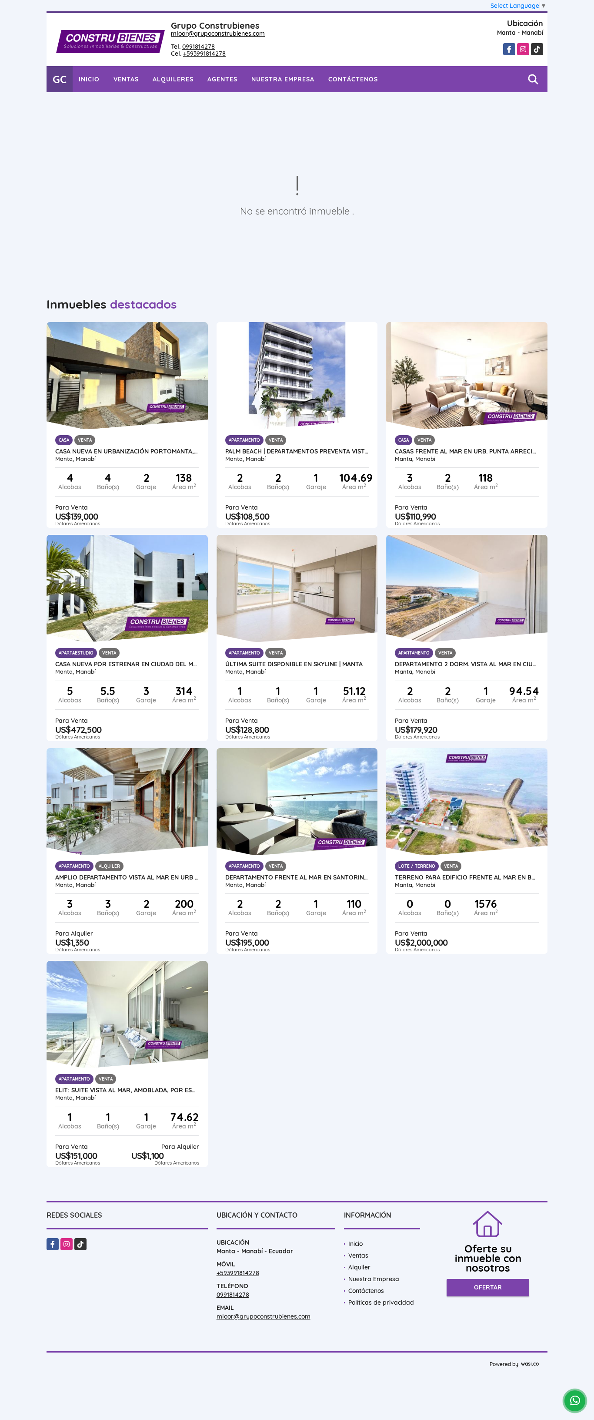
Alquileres (173, 79)
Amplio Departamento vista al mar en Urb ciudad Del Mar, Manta (127, 877)
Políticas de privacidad (381, 1302)
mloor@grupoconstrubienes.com (218, 33)
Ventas (126, 79)
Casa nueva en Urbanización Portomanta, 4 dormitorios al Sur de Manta (127, 451)
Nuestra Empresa (282, 79)
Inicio (89, 79)
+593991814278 (204, 53)
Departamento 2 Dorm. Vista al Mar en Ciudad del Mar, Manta (467, 664)
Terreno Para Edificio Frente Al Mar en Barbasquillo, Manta (467, 877)
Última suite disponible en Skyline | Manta (294, 664)
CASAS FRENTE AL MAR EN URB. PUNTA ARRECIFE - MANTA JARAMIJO (467, 451)
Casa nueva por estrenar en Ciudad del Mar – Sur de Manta (127, 664)
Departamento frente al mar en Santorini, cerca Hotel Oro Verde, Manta (297, 877)
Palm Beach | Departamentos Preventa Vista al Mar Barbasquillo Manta (297, 451)
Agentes (222, 79)
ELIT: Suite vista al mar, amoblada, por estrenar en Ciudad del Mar (127, 1090)
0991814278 (198, 46)
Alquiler (359, 1267)
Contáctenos (353, 79)
